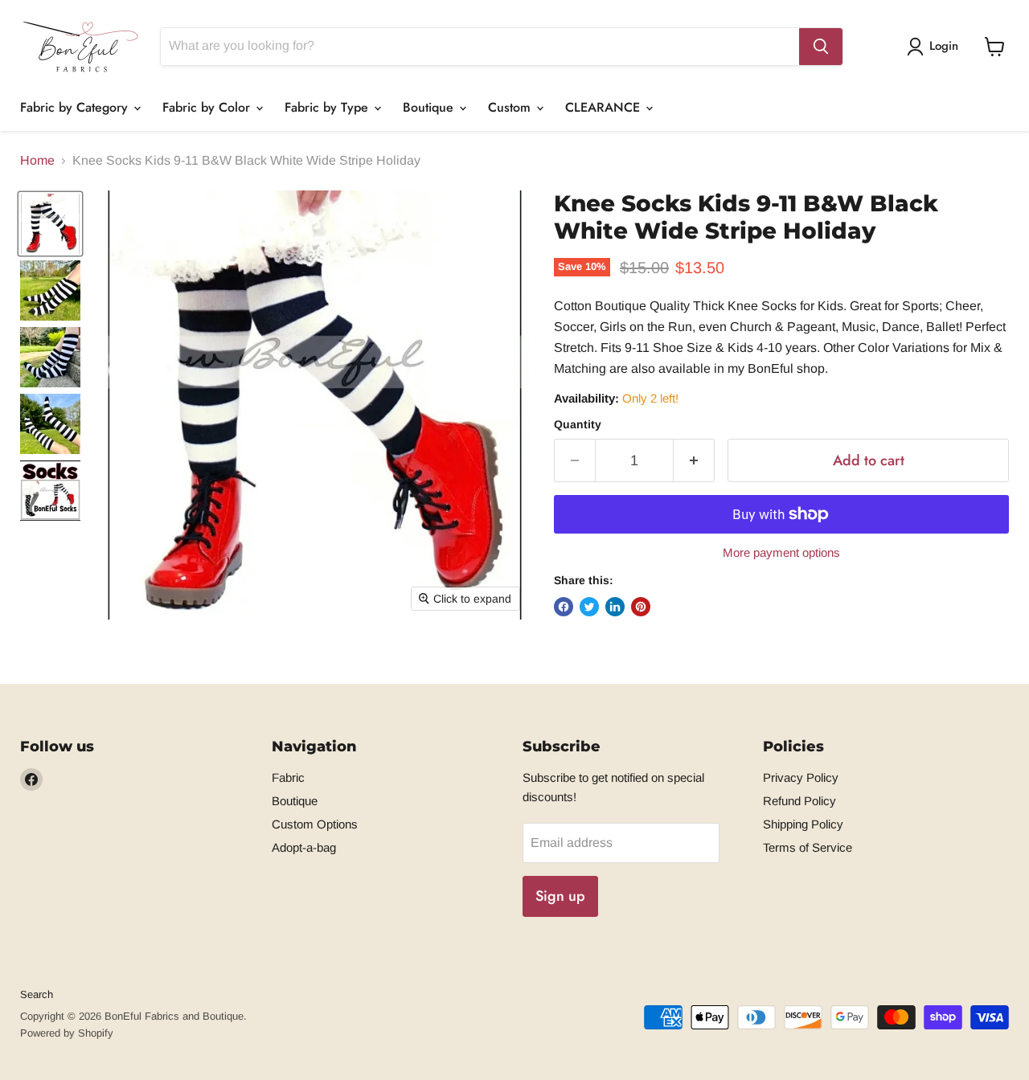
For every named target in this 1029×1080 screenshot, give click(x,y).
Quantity (577, 424)
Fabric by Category (76, 107)
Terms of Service (807, 847)
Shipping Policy (803, 824)
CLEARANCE (604, 107)
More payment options (781, 552)
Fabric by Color (208, 107)
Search (36, 994)
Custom (511, 107)
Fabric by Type (328, 107)
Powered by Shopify (66, 1033)
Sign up (560, 896)
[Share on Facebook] (563, 606)
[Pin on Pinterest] (640, 606)
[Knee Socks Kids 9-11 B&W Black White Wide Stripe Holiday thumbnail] (50, 224)
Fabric (288, 777)
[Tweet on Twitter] (589, 606)
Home (37, 160)
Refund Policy (799, 801)
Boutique (430, 107)
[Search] (820, 46)
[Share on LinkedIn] (615, 606)
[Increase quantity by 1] (694, 461)
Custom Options (315, 824)
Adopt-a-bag (304, 847)
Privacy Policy (800, 777)
